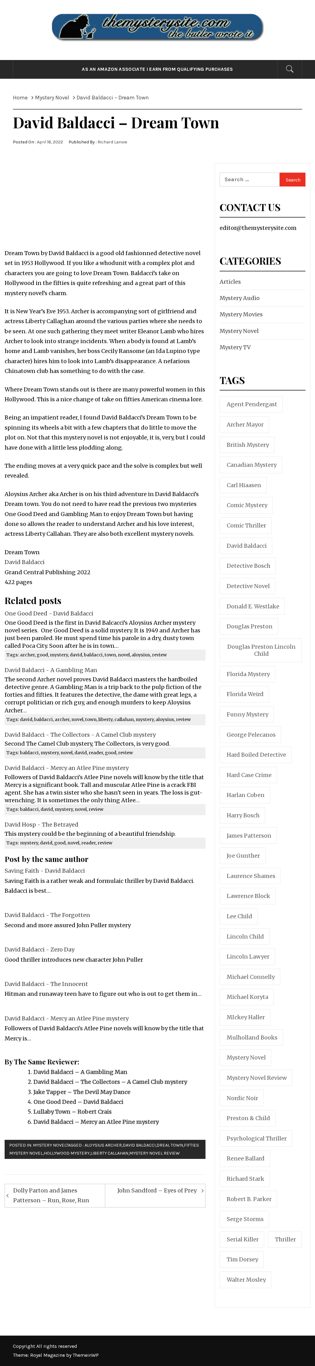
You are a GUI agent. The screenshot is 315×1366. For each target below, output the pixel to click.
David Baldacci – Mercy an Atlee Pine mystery (96, 1121)
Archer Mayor (245, 424)
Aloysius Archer (103, 1145)
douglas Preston (250, 626)
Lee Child (239, 916)
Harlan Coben (246, 795)
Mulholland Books (252, 1037)
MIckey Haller (246, 1017)
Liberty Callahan (109, 1153)
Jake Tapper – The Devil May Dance (82, 1092)
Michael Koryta (247, 996)
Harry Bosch (243, 815)
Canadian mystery (252, 464)
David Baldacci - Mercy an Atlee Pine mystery (67, 767)
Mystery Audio (240, 298)
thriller (285, 1239)
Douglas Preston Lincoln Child (261, 650)
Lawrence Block (248, 895)
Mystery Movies (241, 314)
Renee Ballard (246, 1158)
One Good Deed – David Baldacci (78, 1101)
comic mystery (247, 505)
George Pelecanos (251, 734)
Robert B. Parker (249, 1199)
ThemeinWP (86, 1355)
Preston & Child (248, 1118)
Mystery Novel (49, 1145)
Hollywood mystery (67, 1153)
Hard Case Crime (249, 775)
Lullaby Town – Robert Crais (73, 1111)
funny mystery (247, 714)
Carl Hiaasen (244, 485)
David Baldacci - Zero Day (39, 949)
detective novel (248, 586)
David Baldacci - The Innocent (46, 983)
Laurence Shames (251, 875)
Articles (230, 281)
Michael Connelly (251, 976)
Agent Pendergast (252, 404)
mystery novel (246, 1057)
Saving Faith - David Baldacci (45, 870)
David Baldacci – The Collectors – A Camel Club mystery (110, 1081)
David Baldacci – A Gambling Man (80, 1072)
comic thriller (246, 525)
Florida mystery (248, 674)
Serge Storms (245, 1219)
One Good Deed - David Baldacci (49, 613)
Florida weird (245, 694)
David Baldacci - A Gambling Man (51, 670)
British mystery (248, 444)
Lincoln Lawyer (248, 956)
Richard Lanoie (112, 142)
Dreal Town (170, 1145)
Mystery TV (235, 347)
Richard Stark (245, 1178)
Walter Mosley (246, 1279)
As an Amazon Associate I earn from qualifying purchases (157, 69)
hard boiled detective (256, 754)
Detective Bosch (248, 565)
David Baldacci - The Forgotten (47, 915)
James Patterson (249, 835)
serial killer (243, 1239)
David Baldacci (25, 562)
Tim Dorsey (242, 1259)
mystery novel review (154, 1153)
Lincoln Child (245, 936)
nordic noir (242, 1098)
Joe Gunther (243, 855)
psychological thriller (257, 1138)
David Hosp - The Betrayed (41, 824)
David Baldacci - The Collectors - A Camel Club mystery (80, 734)
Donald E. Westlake (253, 606)
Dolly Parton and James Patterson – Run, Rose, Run (51, 1195)
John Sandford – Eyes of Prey (157, 1190)
